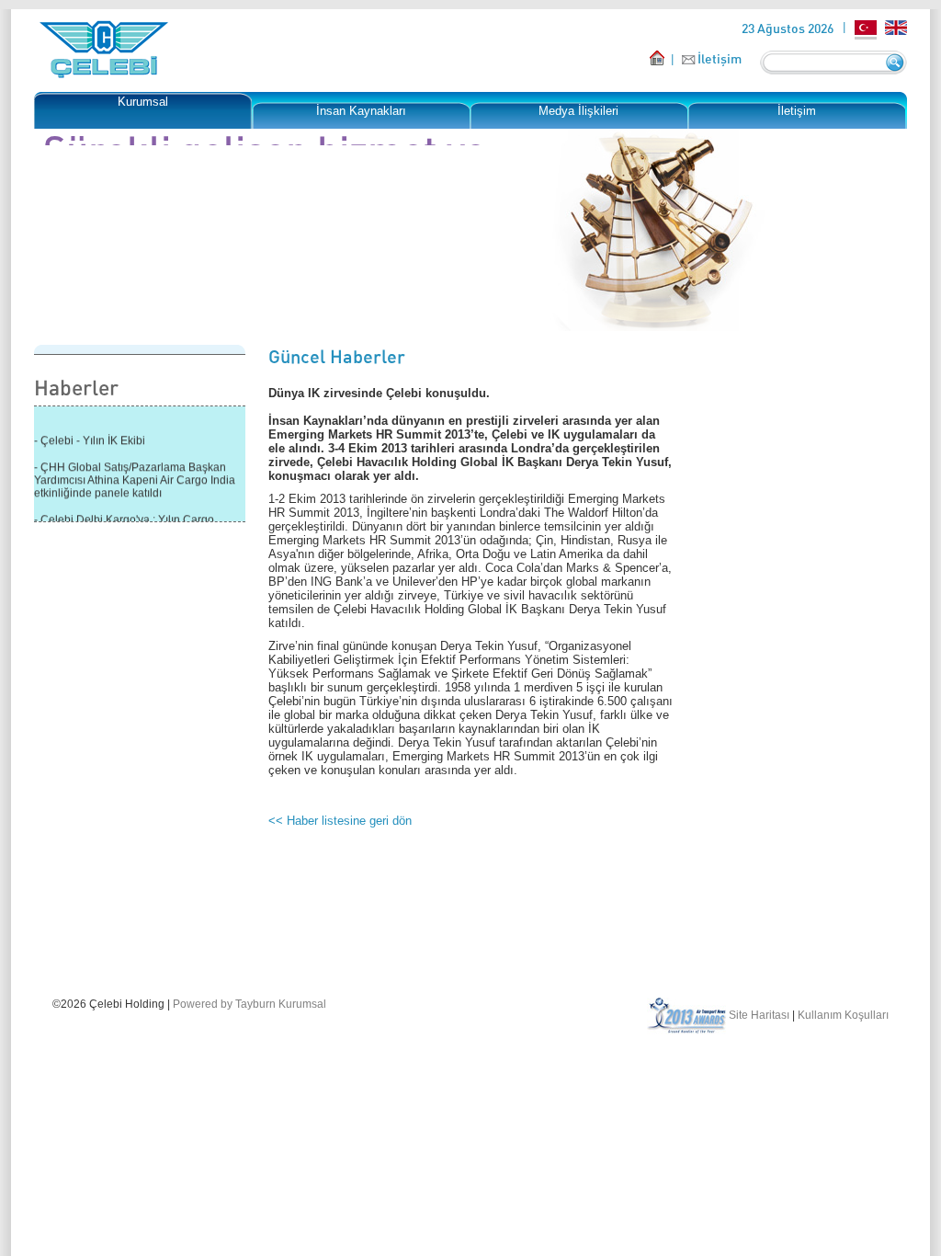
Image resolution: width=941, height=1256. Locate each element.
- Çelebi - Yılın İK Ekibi (89, 436)
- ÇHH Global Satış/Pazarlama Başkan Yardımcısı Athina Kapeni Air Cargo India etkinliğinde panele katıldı (134, 476)
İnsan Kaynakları (361, 111)
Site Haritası (759, 1015)
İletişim (719, 58)
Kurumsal (143, 101)
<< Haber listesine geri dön (340, 821)
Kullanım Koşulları (843, 1015)
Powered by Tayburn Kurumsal (249, 1004)
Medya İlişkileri (578, 111)
